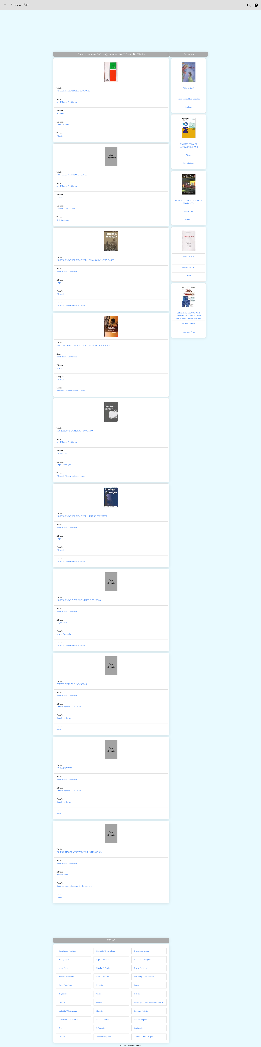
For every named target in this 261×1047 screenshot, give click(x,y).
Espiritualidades (63, 220)
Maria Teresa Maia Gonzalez (189, 99)
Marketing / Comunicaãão (144, 977)
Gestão (99, 1002)
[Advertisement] (130, 31)
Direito (61, 1028)
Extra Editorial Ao (64, 718)
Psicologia (60, 294)
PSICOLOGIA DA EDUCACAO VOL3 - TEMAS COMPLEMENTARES (85, 260)
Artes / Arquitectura (66, 977)
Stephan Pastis (188, 211)
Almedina (60, 113)
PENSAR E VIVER (64, 768)
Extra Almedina (63, 125)
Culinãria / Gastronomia (68, 1011)
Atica (189, 276)
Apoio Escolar (64, 968)
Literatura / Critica (141, 951)
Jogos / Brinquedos (103, 1037)
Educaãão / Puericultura (105, 951)
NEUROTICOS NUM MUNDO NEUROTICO (75, 431)
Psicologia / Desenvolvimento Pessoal (71, 305)
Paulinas (188, 107)
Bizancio (188, 219)
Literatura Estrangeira (142, 960)
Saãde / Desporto (140, 1020)
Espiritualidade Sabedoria (66, 209)
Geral (59, 729)
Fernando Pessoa (188, 268)
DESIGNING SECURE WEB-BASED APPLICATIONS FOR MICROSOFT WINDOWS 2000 (188, 316)
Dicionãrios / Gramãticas (68, 1020)
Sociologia (138, 1028)
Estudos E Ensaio (103, 968)
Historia (99, 1011)
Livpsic (59, 283)
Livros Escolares (140, 968)
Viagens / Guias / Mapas (143, 1037)
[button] (4, 5)
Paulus (59, 197)
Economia (62, 1037)
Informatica (100, 1028)
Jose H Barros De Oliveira (67, 102)
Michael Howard (188, 324)
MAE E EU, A (188, 88)
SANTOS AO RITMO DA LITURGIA (72, 175)
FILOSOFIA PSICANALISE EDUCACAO (73, 91)
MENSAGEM (188, 257)
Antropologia (64, 960)
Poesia (136, 985)
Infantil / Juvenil (102, 1020)
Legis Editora (62, 453)
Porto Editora (188, 163)
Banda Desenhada (65, 985)
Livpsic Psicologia (64, 465)
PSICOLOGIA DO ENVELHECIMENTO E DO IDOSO (79, 600)
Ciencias (62, 1002)
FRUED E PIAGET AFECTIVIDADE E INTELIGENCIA (79, 852)
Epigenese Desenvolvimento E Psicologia (72, 886)
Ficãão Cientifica (102, 977)
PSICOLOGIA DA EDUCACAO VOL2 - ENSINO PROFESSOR (82, 516)
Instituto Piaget (62, 875)
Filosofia (60, 136)
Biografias (62, 994)
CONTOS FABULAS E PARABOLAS (72, 684)
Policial (137, 994)
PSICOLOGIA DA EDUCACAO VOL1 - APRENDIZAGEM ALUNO (84, 346)
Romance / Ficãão (141, 1011)
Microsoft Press (189, 332)
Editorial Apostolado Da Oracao (69, 707)
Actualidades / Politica (67, 951)
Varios (188, 155)
